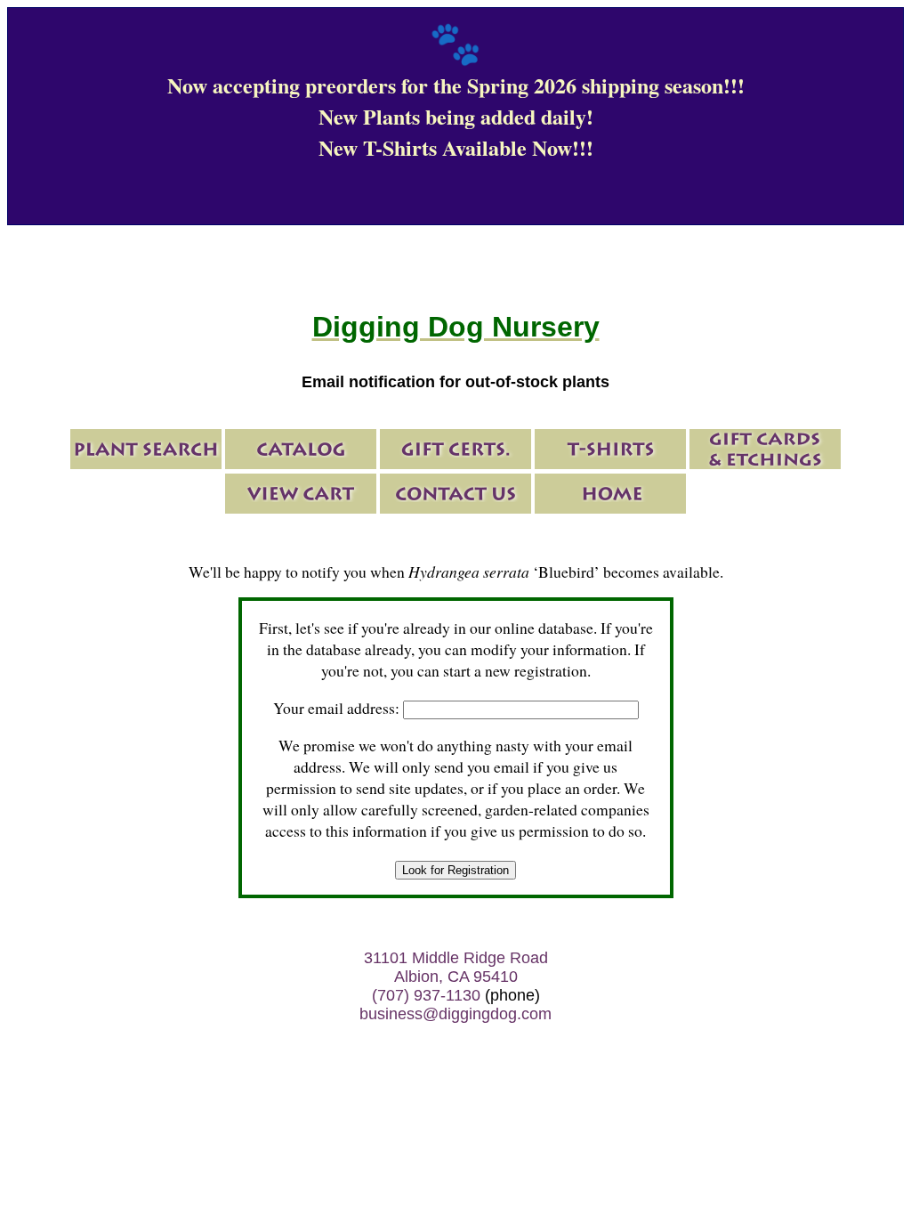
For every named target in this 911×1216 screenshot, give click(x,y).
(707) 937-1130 (426, 995)
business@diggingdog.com (455, 1014)
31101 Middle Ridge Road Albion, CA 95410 (456, 967)
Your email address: (336, 707)
